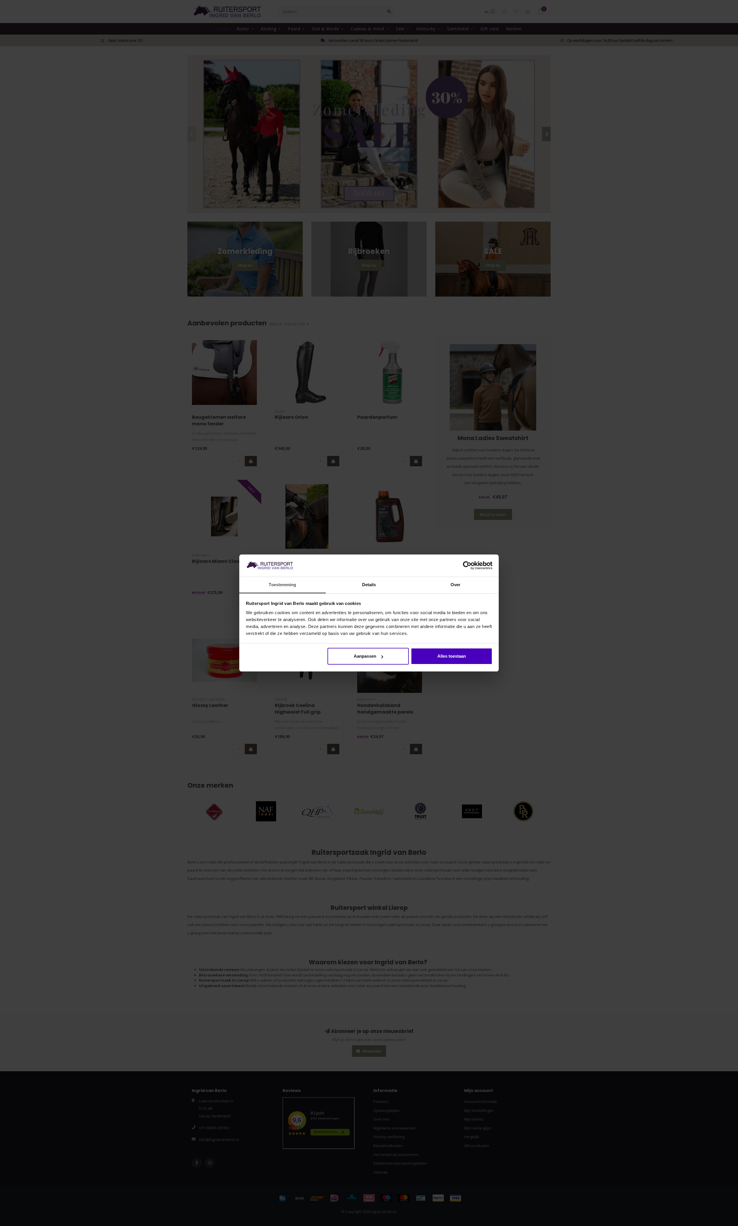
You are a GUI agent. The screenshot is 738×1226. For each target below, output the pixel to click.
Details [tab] (369, 584)
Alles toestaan (451, 656)
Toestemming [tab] (282, 584)
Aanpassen (365, 656)
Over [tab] (455, 584)
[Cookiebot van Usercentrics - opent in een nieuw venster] (467, 565)
